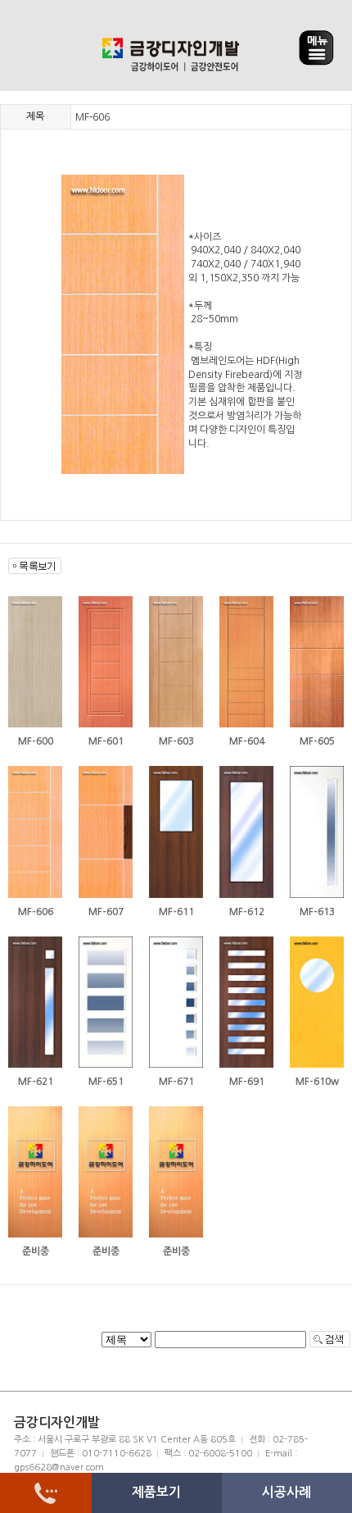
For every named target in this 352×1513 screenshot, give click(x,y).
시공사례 (286, 1492)
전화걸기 (46, 1493)
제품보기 (156, 1492)
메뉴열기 (316, 48)
